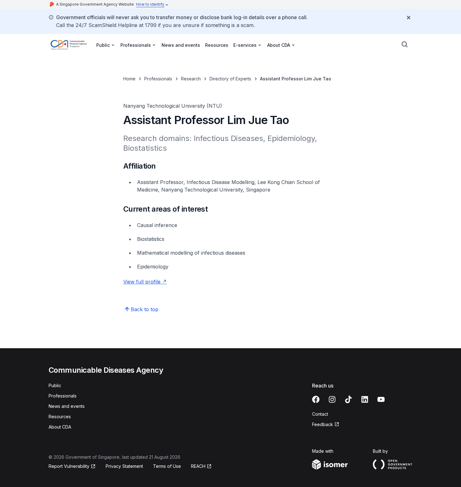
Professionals (158, 78)
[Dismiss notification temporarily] (408, 17)
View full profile (142, 282)
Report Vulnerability (69, 466)
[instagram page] (332, 399)
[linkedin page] (364, 399)
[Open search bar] (404, 44)
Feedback (322, 424)
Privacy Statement (124, 466)
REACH (198, 466)
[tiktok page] (348, 399)
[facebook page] (316, 399)
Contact (320, 414)
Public (55, 385)
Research (191, 78)
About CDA (60, 427)
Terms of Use (167, 466)
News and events (181, 45)
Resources (216, 45)
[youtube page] (381, 399)
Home (129, 78)
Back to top (144, 309)
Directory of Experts (230, 78)
